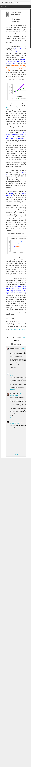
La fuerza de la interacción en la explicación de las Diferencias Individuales (16, 16)
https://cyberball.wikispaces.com (16, 108)
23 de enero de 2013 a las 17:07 (17, 422)
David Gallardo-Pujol (15, 393)
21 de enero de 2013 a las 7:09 (17, 394)
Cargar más (16, 454)
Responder (12, 369)
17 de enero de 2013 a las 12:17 (17, 349)
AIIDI (24, 337)
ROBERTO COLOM (14, 348)
